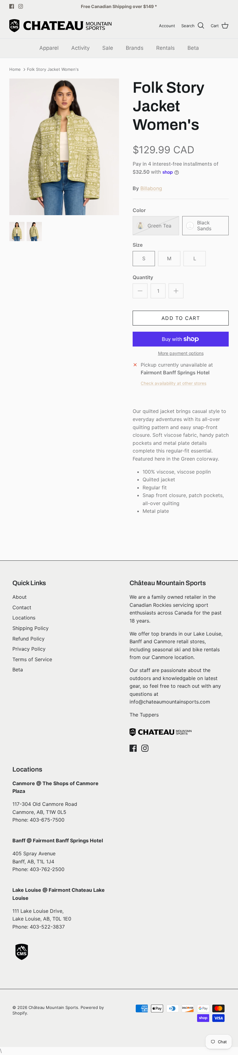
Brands (134, 48)
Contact (21, 607)
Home (15, 69)
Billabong (151, 188)
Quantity (143, 277)
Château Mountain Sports (53, 1007)
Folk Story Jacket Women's (53, 69)
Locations (23, 618)
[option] (64, 147)
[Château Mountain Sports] (60, 25)
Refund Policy (28, 639)
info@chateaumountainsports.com (170, 702)
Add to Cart (180, 318)
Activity (80, 48)
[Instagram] (20, 6)
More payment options (181, 353)
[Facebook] (11, 6)
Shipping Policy (30, 628)
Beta (193, 48)
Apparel (49, 48)
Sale (107, 48)
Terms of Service (32, 659)
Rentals (165, 48)
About (19, 597)
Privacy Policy (29, 649)
